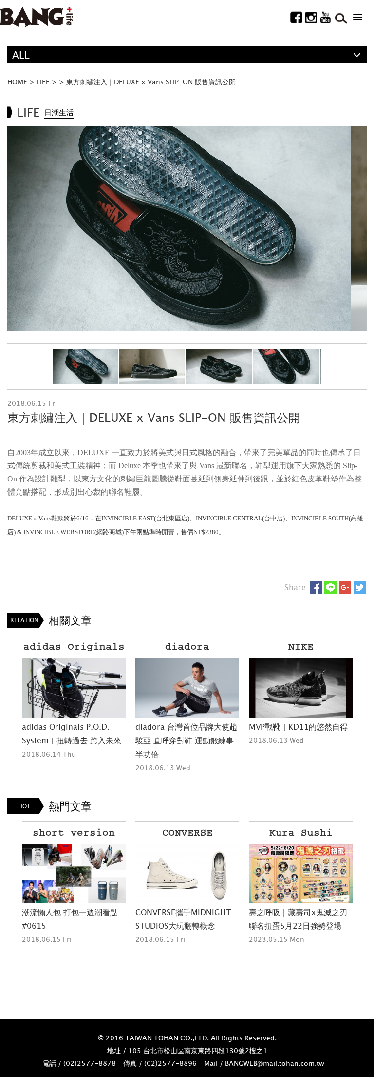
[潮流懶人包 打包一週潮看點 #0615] (74, 873)
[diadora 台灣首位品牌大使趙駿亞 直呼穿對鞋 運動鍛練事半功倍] (187, 688)
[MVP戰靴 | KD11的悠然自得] (301, 688)
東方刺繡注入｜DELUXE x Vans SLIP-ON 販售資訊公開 (151, 82)
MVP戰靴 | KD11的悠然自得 (298, 726)
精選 (22, 72)
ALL (21, 54)
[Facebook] (296, 17)
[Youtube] (325, 17)
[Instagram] (311, 17)
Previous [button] (14, 228)
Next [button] (359, 228)
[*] (357, 17)
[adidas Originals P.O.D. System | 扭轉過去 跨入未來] (74, 688)
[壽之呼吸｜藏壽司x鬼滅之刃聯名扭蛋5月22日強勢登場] (301, 873)
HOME (17, 82)
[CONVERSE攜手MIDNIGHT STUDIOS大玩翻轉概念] (187, 873)
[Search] (340, 17)
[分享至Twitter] (360, 587)
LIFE (43, 82)
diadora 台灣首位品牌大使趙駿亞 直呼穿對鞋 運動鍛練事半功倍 (186, 740)
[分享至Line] (330, 587)
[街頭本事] (36, 17)
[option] (187, 229)
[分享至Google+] (345, 587)
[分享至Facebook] (316, 587)
